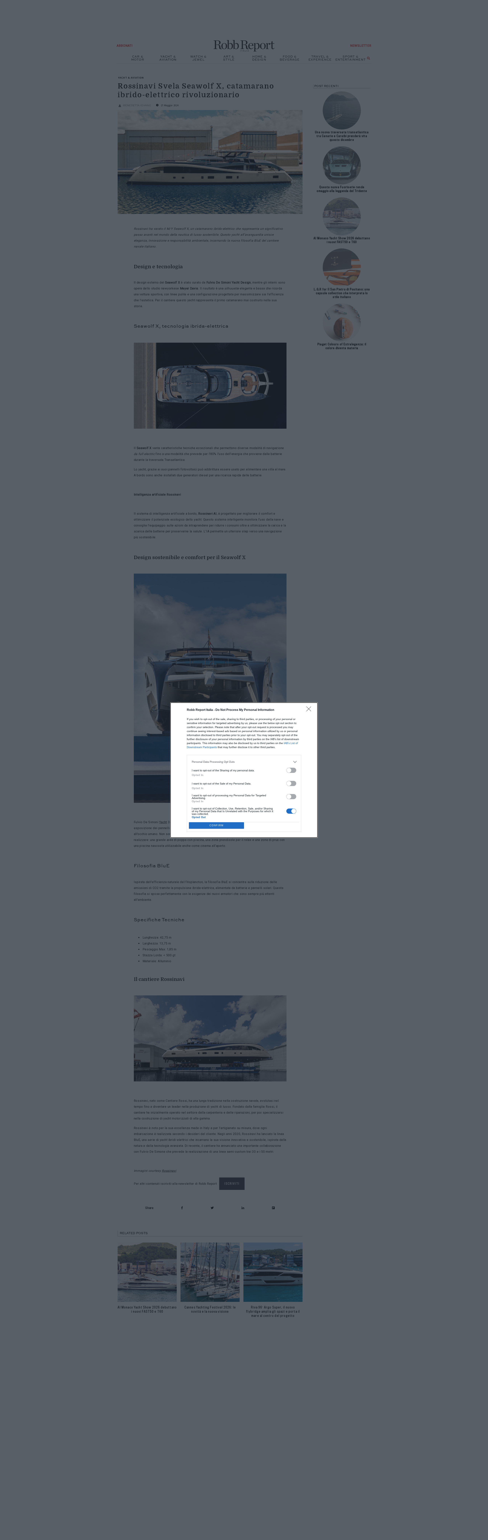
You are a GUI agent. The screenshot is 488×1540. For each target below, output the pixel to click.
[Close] (310, 710)
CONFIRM (216, 825)
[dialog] (244, 770)
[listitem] (244, 762)
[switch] (291, 770)
